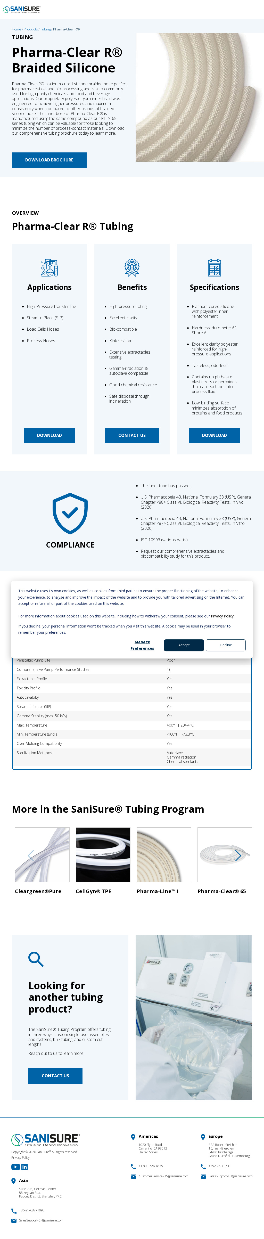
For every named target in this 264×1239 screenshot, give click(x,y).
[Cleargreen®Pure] (42, 857)
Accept (184, 645)
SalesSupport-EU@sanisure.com (231, 1176)
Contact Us (55, 1076)
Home (16, 29)
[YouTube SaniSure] (16, 1166)
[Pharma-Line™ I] (164, 857)
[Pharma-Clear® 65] (224, 857)
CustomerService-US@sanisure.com (163, 1176)
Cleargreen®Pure (38, 891)
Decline (226, 645)
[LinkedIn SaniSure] (24, 1166)
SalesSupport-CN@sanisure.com (41, 1220)
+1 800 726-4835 (151, 1166)
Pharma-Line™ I (157, 891)
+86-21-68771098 (32, 1210)
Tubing (45, 29)
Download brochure (49, 160)
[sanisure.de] (22, 9)
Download (49, 435)
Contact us (132, 435)
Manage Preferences (142, 645)
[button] (235, 855)
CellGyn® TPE (93, 891)
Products (31, 29)
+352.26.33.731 (220, 1166)
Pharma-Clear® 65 (221, 891)
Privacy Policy (222, 616)
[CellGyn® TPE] (103, 857)
